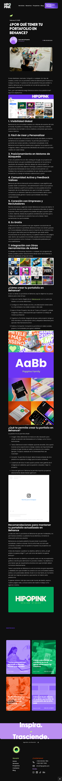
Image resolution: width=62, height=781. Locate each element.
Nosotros (29, 5)
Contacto (16, 768)
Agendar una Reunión (29, 742)
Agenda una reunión (50, 5)
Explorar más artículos (48, 634)
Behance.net (36, 299)
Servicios (21, 5)
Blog (42, 5)
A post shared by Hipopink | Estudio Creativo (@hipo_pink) (29, 519)
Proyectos (36, 5)
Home (15, 761)
